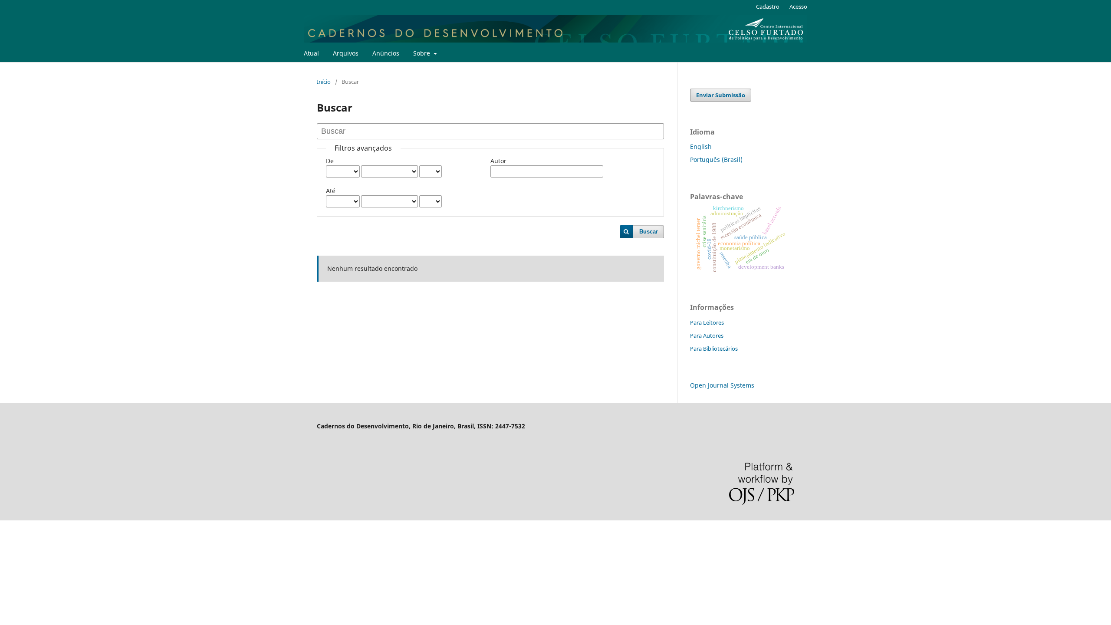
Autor (498, 161)
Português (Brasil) (716, 159)
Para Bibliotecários (714, 348)
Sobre (422, 53)
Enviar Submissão (720, 95)
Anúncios (385, 53)
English (701, 146)
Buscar (648, 231)
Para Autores (706, 335)
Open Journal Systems (722, 385)
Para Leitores (707, 322)
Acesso (798, 6)
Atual (311, 53)
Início (324, 82)
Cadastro (767, 6)
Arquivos (345, 53)
